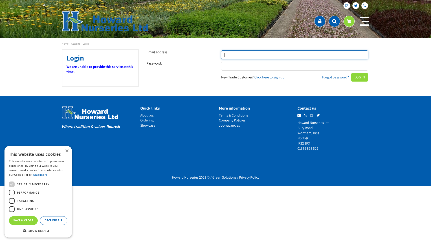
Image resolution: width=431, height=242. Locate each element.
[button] (38, 230)
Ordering (147, 120)
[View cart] (349, 21)
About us (147, 115)
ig (346, 5)
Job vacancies (229, 125)
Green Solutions (224, 177)
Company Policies (232, 120)
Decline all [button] (53, 220)
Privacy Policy (249, 177)
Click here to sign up (269, 77)
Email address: (157, 52)
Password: (154, 63)
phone (364, 5)
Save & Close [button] (23, 220)
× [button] (66, 151)
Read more (40, 175)
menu (364, 21)
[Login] (319, 21)
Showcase (147, 125)
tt (355, 5)
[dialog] (38, 192)
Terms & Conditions (233, 115)
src (334, 21)
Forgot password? (335, 77)
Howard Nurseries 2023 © (191, 177)
